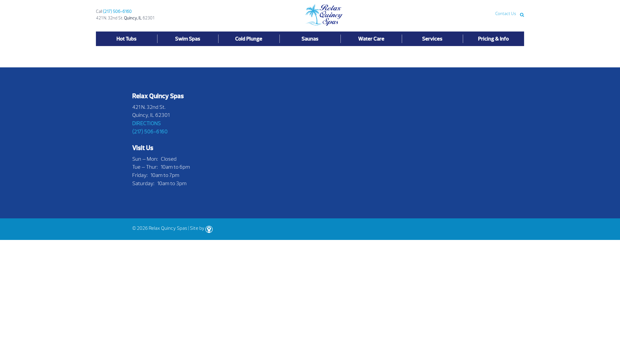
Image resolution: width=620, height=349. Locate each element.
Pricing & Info (493, 38)
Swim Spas (187, 38)
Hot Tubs (126, 38)
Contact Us (505, 13)
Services (432, 38)
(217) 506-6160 (117, 11)
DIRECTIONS (146, 123)
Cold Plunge (248, 38)
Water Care (371, 38)
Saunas (310, 38)
